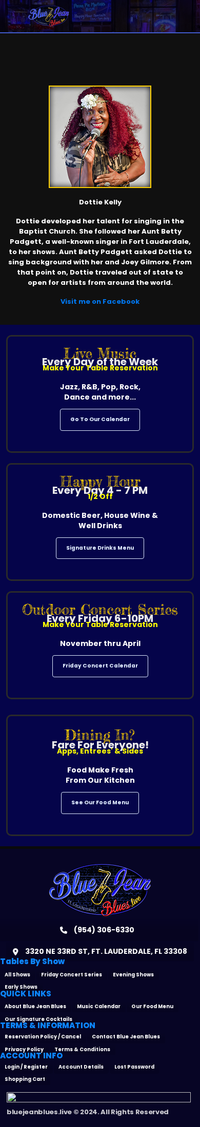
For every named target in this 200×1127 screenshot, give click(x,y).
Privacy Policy (24, 1049)
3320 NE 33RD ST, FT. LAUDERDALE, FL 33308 (105, 951)
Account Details (81, 1066)
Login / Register (26, 1066)
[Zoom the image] (100, 868)
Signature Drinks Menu (100, 548)
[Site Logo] (48, 16)
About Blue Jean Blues (35, 1006)
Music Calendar (99, 1006)
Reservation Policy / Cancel (43, 1036)
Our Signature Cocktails (38, 1019)
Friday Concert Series (71, 974)
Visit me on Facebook (100, 301)
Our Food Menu (152, 1006)
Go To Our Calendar (100, 419)
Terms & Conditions (82, 1049)
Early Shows (21, 987)
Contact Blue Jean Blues (126, 1036)
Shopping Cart (25, 1079)
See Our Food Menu (100, 802)
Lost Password (134, 1066)
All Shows (17, 974)
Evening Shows (133, 974)
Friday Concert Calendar (100, 666)
